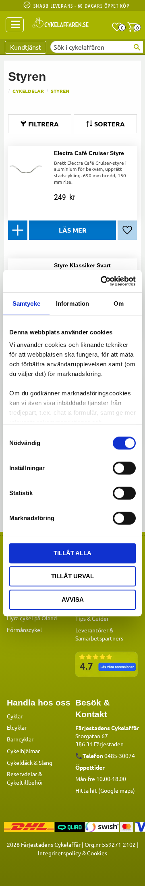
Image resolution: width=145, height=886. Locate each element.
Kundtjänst (25, 47)
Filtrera (43, 124)
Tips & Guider (92, 618)
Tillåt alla (72, 553)
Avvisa (73, 599)
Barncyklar (20, 739)
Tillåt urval (72, 576)
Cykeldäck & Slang (29, 762)
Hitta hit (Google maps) (105, 790)
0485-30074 (119, 755)
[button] (117, 27)
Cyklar (15, 716)
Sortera (109, 124)
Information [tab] (72, 303)
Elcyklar (17, 727)
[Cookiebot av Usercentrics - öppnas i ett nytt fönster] (102, 281)
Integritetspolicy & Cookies (72, 853)
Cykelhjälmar (23, 750)
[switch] (124, 468)
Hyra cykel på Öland (32, 617)
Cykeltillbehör (25, 782)
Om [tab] (119, 303)
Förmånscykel (24, 629)
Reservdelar (22, 773)
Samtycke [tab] (26, 303)
